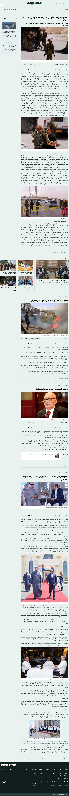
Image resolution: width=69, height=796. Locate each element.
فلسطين (49, 252)
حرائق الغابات (60, 378)
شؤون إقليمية (66, 778)
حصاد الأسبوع (53, 783)
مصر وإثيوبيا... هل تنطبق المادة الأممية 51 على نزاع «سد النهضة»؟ (9, 32)
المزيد (7, 7)
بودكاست (14, 7)
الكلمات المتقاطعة (33, 783)
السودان (58, 465)
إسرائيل (54, 252)
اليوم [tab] (5, 18)
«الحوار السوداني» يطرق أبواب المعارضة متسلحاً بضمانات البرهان (42, 454)
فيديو (17, 7)
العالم (51, 7)
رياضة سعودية (59, 783)
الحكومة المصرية (54, 758)
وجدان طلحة (62, 422)
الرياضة (24, 7)
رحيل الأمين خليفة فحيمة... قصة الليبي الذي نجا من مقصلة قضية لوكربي (8, 37)
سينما (41, 775)
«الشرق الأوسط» (62, 339)
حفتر (33, 758)
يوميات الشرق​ (28, 7)
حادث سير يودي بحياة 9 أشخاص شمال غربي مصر (8, 46)
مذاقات (67, 783)
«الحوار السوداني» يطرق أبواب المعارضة (52, 389)
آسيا (60, 775)
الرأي (48, 7)
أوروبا (60, 773)
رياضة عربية (59, 785)
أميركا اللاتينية (59, 778)
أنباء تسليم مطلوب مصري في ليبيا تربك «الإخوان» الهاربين (9, 41)
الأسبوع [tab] (2, 18)
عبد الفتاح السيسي (45, 758)
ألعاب (10, 7)
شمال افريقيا (58, 14)
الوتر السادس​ (40, 773)
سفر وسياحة (66, 785)
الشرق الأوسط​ (55, 7)
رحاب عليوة (63, 510)
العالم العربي (65, 14)
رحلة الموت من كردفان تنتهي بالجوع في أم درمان (10, 50)
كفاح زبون (54, 64)
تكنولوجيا (33, 7)
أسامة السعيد (62, 64)
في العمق (20, 7)
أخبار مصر (61, 758)
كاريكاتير (54, 773)
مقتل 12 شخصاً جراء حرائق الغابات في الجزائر (49, 300)
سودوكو (34, 785)
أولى (62, 465)
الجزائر (54, 378)
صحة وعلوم (37, 7)
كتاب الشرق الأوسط (52, 775)
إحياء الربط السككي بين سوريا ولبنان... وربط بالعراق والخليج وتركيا (53, 280)
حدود (62, 252)
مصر (58, 252)
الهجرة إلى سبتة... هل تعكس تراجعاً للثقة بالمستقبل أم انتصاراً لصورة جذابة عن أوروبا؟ (8, 289)
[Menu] (67, 7)
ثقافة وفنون (41, 7)
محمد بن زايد (38, 758)
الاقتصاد (46, 7)
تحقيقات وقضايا (53, 785)
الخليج (66, 773)
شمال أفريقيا (65, 775)
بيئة (35, 775)
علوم (35, 773)
